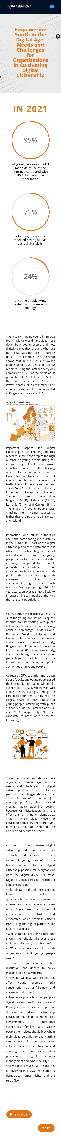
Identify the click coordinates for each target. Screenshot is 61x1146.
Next (46, 1128)
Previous (19, 1114)
